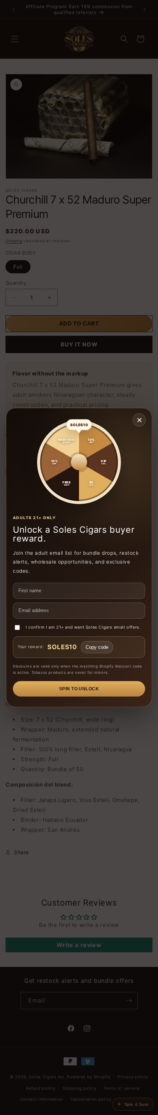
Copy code (97, 647)
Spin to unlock (79, 688)
